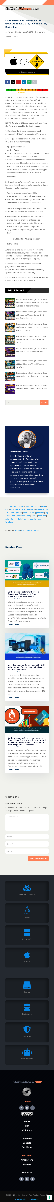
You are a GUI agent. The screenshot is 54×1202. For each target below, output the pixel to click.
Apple (17, 530)
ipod (25, 512)
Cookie (30, 1199)
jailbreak (40, 512)
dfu (7, 509)
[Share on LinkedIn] (24, 82)
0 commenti (40, 32)
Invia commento (38, 858)
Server (13, 519)
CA (32, 506)
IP (7, 512)
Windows (9, 522)
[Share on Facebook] (7, 82)
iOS (22, 530)
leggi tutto (15, 624)
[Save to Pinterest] (18, 82)
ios (47, 509)
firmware (40, 509)
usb (39, 519)
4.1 (11, 506)
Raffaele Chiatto (14, 32)
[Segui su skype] (21, 1107)
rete (7, 519)
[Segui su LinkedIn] (32, 1179)
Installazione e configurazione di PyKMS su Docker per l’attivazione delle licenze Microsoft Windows (26, 667)
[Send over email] (29, 82)
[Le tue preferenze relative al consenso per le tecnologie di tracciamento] (49, 1197)
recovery (42, 516)
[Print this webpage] (34, 82)
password (21, 516)
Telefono (22, 519)
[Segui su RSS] (27, 1107)
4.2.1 (15, 506)
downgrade (15, 509)
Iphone (29, 530)
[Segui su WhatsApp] (32, 1107)
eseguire (31, 509)
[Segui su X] (27, 1179)
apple (21, 506)
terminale (32, 519)
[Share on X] (13, 82)
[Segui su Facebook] (21, 1179)
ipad (12, 512)
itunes (32, 512)
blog (27, 506)
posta (34, 516)
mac (8, 516)
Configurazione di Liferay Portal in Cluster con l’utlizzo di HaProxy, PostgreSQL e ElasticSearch (23, 594)
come (37, 506)
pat (28, 516)
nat (13, 516)
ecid (23, 509)
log (46, 512)
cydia (43, 506)
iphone (19, 512)
